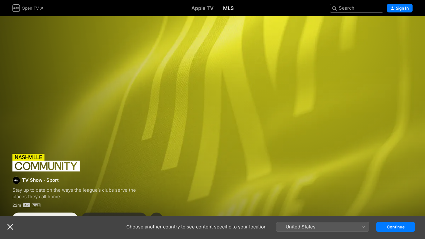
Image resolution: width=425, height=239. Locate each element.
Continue (396, 226)
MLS (228, 8)
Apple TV (202, 8)
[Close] (10, 227)
